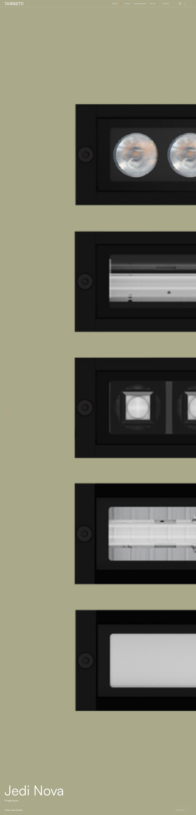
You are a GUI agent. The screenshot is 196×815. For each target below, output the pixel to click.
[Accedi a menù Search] (180, 3)
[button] (7, 412)
